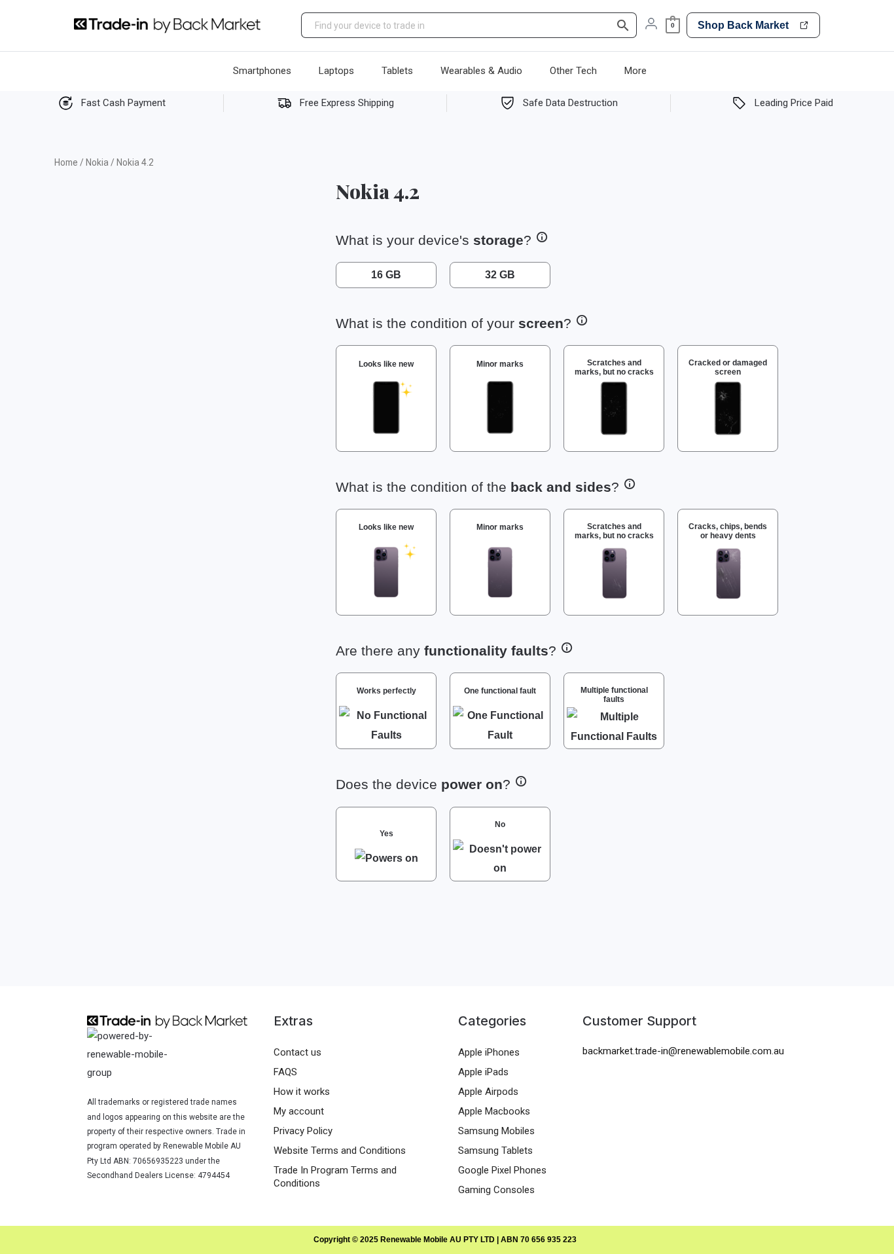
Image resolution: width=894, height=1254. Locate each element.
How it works (302, 1091)
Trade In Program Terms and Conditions (335, 1176)
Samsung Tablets (495, 1150)
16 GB (386, 274)
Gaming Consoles (496, 1190)
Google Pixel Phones (502, 1170)
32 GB (500, 274)
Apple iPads (483, 1072)
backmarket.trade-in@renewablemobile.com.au (683, 1051)
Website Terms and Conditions (340, 1150)
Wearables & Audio (481, 71)
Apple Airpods (488, 1091)
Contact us (297, 1052)
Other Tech (573, 71)
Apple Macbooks (494, 1111)
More (635, 71)
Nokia (97, 162)
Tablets (397, 71)
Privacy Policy (303, 1131)
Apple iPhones (489, 1052)
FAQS (285, 1072)
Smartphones (262, 71)
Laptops (336, 71)
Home (66, 162)
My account (299, 1111)
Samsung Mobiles (496, 1131)
